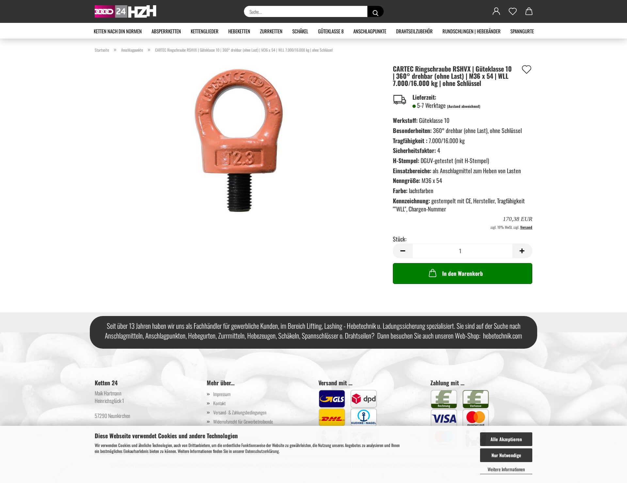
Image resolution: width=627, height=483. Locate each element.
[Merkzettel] (513, 11)
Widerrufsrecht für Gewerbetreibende (243, 421)
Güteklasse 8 (331, 31)
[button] (496, 11)
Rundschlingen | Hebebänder (471, 31)
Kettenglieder (204, 31)
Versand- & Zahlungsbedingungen (239, 412)
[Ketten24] (128, 11)
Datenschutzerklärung (262, 451)
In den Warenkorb (462, 273)
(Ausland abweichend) (463, 106)
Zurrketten (271, 31)
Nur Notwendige (506, 455)
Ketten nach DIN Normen (118, 31)
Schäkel (300, 31)
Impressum (222, 394)
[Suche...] (375, 11)
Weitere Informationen (506, 469)
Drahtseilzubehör (414, 31)
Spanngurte (522, 31)
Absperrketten (166, 31)
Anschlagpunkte (369, 31)
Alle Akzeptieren (506, 439)
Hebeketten (239, 31)
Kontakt (219, 403)
